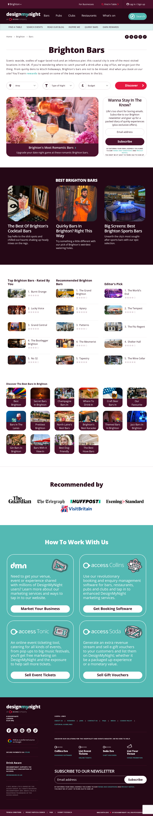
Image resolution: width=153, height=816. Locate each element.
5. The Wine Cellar (135, 358)
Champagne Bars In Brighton (64, 403)
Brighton (20, 36)
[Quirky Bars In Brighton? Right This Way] (76, 203)
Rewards (71, 721)
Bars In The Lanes (16, 426)
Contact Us (93, 721)
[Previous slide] (12, 124)
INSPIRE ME (74, 27)
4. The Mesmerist (86, 341)
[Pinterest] (22, 730)
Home (9, 36)
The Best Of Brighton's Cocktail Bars (28, 228)
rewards (32, 73)
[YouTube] (29, 730)
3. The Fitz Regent (135, 326)
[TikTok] (35, 730)
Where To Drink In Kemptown (88, 403)
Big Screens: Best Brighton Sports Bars (123, 228)
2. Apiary (81, 308)
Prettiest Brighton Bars (40, 426)
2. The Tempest (133, 308)
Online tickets (85, 758)
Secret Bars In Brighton (40, 403)
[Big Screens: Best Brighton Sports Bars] (124, 203)
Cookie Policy (126, 721)
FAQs (104, 721)
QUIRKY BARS (91, 27)
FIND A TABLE (15, 27)
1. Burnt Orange (37, 291)
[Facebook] (9, 730)
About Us (59, 721)
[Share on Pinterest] (136, 37)
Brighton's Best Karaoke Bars (88, 426)
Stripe (27, 752)
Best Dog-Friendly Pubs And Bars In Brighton (64, 450)
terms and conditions (122, 151)
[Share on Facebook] (127, 37)
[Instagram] (15, 730)
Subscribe (125, 141)
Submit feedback (65, 812)
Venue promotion (135, 758)
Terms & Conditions (14, 812)
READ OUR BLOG (55, 27)
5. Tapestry (82, 358)
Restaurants (89, 15)
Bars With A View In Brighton (40, 450)
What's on (109, 15)
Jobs (81, 721)
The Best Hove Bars (88, 449)
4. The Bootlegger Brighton (38, 342)
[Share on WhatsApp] (140, 37)
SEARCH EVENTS (35, 27)
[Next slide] (92, 124)
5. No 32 (33, 358)
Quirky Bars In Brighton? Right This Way (74, 230)
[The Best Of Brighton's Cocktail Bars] (28, 203)
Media (113, 721)
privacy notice (127, 787)
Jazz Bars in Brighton (137, 426)
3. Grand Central (37, 325)
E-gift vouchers (110, 755)
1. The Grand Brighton (83, 292)
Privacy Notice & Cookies (35, 812)
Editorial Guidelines (63, 724)
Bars (46, 15)
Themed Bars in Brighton (112, 426)
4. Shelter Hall (133, 341)
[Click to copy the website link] (145, 37)
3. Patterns (82, 325)
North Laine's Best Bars (64, 426)
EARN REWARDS (111, 27)
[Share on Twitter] (131, 37)
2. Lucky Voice (36, 308)
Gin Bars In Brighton (16, 449)
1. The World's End (133, 292)
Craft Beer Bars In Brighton (112, 403)
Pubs (59, 15)
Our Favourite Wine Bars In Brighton (137, 403)
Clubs (71, 15)
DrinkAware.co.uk (14, 775)
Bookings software (63, 755)
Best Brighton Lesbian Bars (16, 403)
